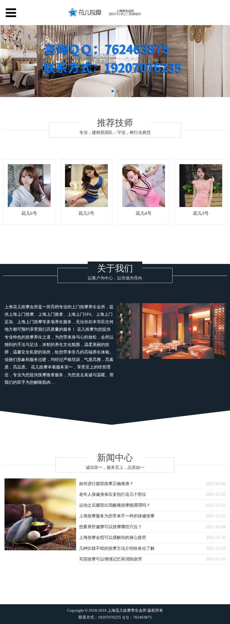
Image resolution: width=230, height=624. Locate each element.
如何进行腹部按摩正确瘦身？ (106, 483)
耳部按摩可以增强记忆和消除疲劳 (110, 559)
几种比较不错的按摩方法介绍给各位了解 (117, 548)
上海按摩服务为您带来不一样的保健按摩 (117, 516)
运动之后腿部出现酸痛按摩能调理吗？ (114, 505)
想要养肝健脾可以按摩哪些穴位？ (110, 527)
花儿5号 (86, 213)
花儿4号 (144, 213)
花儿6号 (29, 213)
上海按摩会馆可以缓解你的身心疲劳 (112, 537)
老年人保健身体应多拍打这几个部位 (112, 494)
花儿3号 (201, 213)
